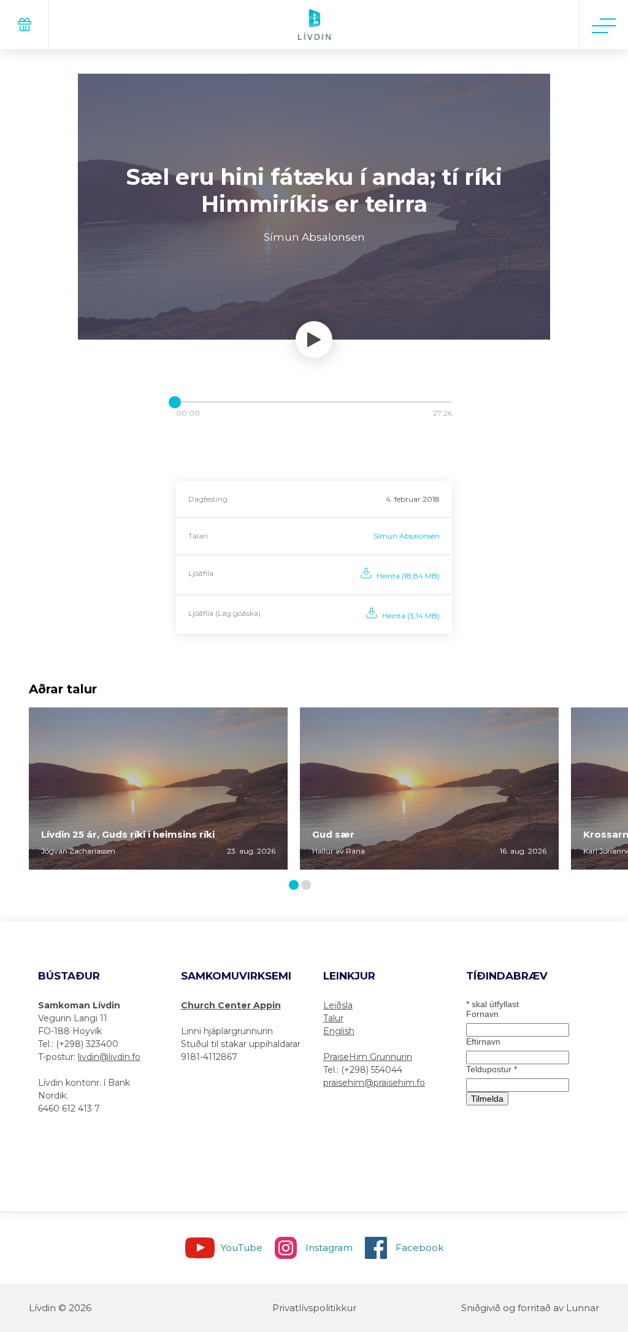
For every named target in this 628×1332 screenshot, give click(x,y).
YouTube (241, 1247)
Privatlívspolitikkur (314, 1308)
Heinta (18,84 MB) (408, 575)
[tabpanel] (158, 788)
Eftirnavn (483, 1041)
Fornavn (482, 1014)
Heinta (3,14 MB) (411, 615)
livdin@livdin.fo (109, 1056)
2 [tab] (308, 886)
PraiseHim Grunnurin (367, 1056)
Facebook (419, 1247)
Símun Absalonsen (406, 535)
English (338, 1031)
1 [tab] (295, 886)
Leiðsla (338, 1005)
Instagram (329, 1247)
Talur (333, 1018)
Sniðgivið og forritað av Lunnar (530, 1308)
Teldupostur (491, 1069)
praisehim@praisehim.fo (374, 1082)
